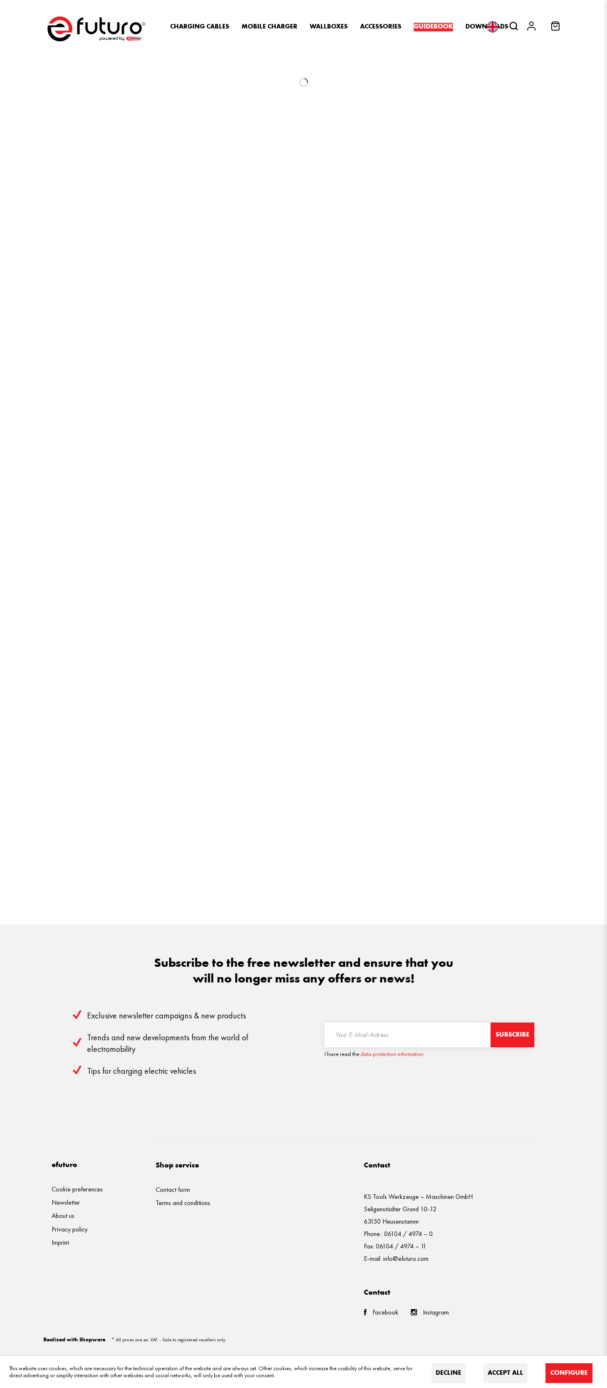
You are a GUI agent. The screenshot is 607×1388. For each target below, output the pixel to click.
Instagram (436, 1312)
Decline (448, 1373)
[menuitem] (199, 27)
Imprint (60, 1242)
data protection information (392, 1054)
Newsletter (66, 1202)
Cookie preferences (77, 1189)
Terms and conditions (183, 1203)
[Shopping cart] (556, 28)
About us (63, 1216)
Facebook (385, 1312)
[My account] (533, 27)
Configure (569, 1373)
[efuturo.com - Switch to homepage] (96, 29)
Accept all (505, 1373)
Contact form (173, 1189)
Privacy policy (70, 1229)
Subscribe (512, 1035)
